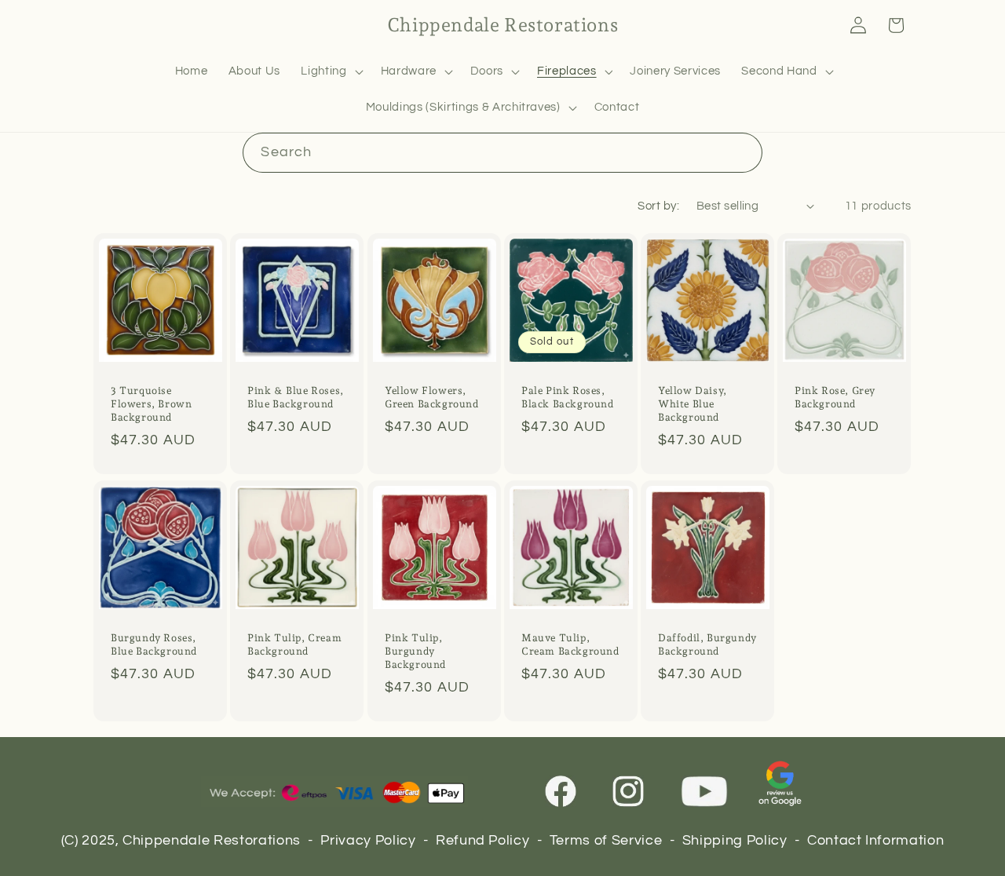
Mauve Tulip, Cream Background (570, 644)
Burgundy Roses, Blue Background (154, 644)
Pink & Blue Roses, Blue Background (295, 397)
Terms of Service (606, 841)
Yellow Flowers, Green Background (432, 397)
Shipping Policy (735, 841)
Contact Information (876, 841)
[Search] (742, 152)
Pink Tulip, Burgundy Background (415, 651)
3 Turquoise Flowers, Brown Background (151, 404)
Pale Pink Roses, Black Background (567, 397)
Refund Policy (483, 841)
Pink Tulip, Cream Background (294, 644)
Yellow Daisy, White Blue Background (692, 404)
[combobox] (502, 153)
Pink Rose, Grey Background (835, 397)
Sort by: (658, 205)
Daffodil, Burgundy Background (707, 644)
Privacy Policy (367, 841)
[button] (330, 71)
